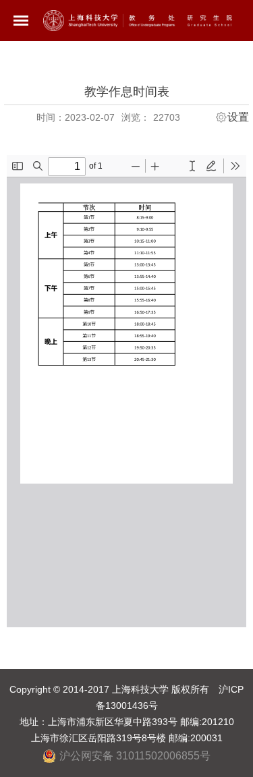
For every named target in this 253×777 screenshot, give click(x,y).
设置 (238, 117)
